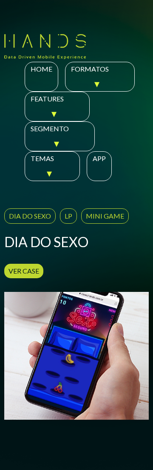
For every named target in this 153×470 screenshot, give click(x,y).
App (99, 158)
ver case (23, 271)
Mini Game (105, 216)
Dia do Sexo (30, 216)
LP (68, 216)
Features (47, 99)
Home (41, 69)
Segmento (50, 128)
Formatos (90, 69)
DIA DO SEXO (46, 242)
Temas (42, 158)
